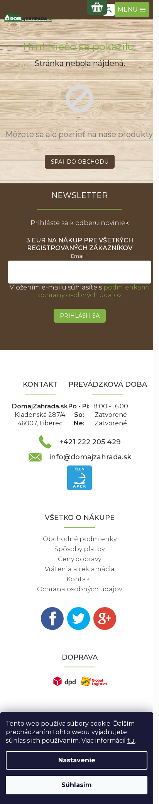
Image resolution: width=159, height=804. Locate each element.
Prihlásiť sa (80, 315)
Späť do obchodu (79, 161)
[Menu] (132, 9)
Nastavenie (76, 760)
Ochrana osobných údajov (79, 589)
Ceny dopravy (79, 559)
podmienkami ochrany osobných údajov (94, 291)
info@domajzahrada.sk (90, 457)
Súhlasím (76, 785)
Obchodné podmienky (80, 539)
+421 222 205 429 (90, 442)
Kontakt (79, 579)
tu (131, 740)
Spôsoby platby (79, 549)
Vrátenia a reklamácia (80, 569)
